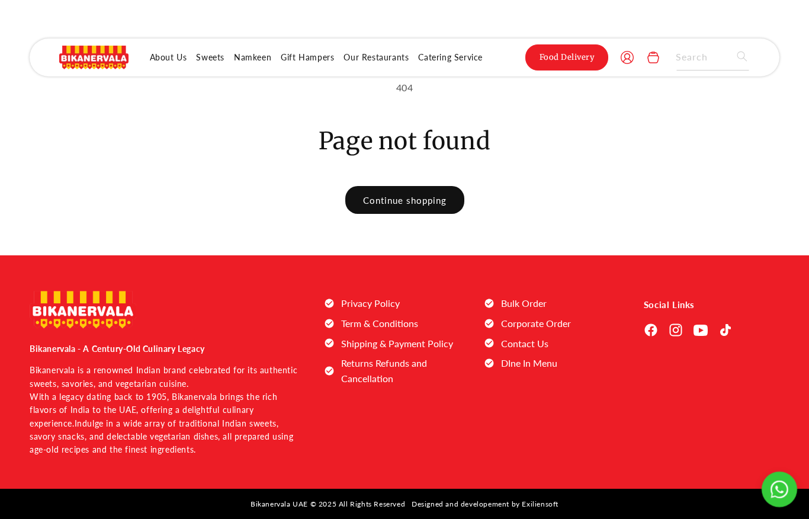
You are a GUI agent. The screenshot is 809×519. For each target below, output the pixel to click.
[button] (653, 57)
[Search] (737, 56)
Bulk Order (524, 303)
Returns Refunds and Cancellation (384, 370)
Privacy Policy (370, 303)
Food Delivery (567, 57)
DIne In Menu (529, 363)
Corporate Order (536, 323)
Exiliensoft (540, 503)
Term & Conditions (379, 323)
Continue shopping (405, 200)
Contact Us (524, 343)
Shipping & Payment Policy (397, 343)
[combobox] (712, 57)
